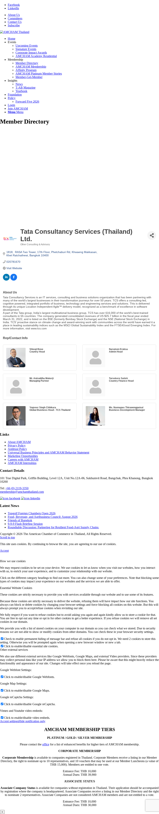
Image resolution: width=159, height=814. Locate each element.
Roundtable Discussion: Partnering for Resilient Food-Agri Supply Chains (53, 527)
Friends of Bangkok (20, 520)
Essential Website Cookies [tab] (16, 588)
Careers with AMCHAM (23, 459)
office (45, 744)
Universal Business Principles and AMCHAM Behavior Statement (48, 452)
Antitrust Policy (17, 449)
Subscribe (14, 25)
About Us (14, 15)
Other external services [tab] (14, 649)
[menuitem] (83, 15)
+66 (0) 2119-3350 (17, 488)
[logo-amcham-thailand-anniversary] (14, 32)
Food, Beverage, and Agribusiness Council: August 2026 (43, 516)
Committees (15, 18)
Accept (4, 550)
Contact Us (15, 22)
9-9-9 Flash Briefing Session (25, 523)
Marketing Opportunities (23, 456)
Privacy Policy (17, 445)
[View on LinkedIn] (6, 279)
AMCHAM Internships (22, 463)
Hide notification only (32, 721)
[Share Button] (151, 235)
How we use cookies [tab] (13, 561)
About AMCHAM (19, 442)
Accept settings (9, 721)
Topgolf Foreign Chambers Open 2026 (31, 513)
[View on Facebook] (13, 279)
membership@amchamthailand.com (22, 491)
